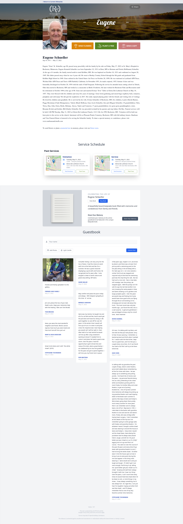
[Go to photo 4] (59, 280)
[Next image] (71, 270)
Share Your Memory (130, 219)
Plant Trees (82, 171)
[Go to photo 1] (55, 280)
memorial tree (66, 128)
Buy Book (103, 201)
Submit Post (132, 250)
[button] (53, 161)
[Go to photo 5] (60, 280)
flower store (94, 128)
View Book (92, 201)
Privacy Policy (86, 512)
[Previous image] (44, 270)
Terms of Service (96, 512)
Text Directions (69, 171)
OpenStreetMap (93, 515)
